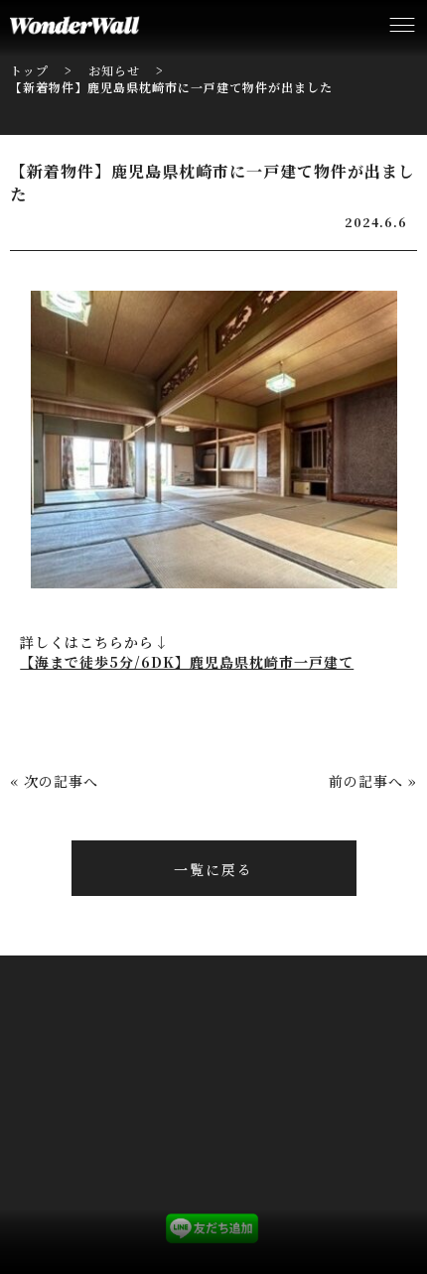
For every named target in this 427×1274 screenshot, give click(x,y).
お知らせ (114, 70)
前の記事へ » (373, 781)
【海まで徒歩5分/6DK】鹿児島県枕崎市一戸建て (187, 662)
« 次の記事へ (54, 781)
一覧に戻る (213, 869)
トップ (29, 70)
